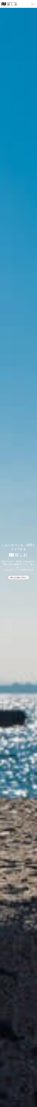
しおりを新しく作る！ (19, 577)
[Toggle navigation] (33, 4)
